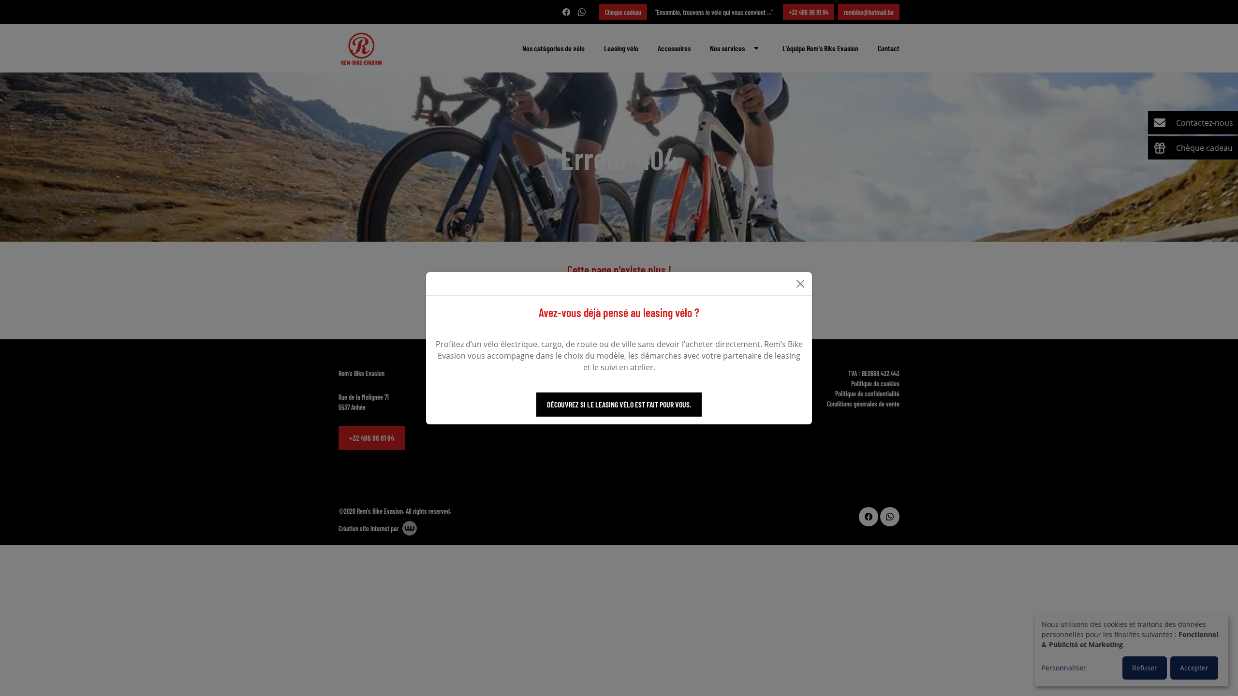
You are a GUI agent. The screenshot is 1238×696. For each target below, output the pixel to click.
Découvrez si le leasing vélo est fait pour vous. (619, 404)
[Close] (800, 283)
